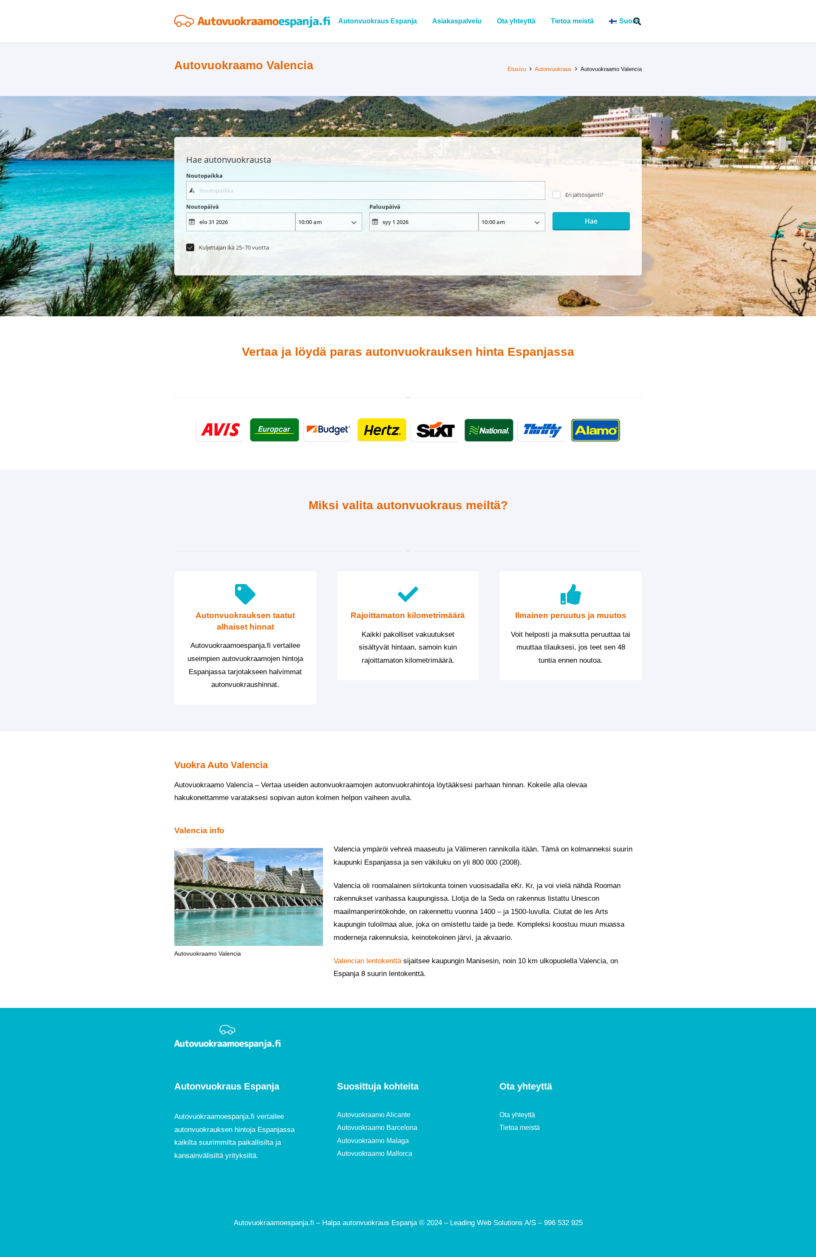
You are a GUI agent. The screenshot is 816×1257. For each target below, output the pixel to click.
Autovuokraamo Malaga (373, 1140)
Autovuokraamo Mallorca (374, 1153)
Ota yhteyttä (517, 1114)
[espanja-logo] (252, 21)
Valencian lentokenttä (367, 961)
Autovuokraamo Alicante (374, 1114)
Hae (591, 221)
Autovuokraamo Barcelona (377, 1127)
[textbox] (365, 190)
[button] (646, 21)
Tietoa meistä (519, 1127)
